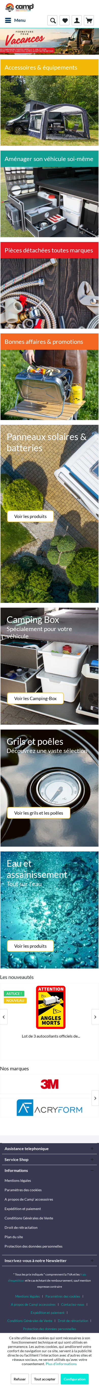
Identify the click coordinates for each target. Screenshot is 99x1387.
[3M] (49, 1084)
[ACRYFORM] (49, 1108)
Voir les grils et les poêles (38, 813)
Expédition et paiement (23, 1208)
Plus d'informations (61, 1364)
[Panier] (89, 20)
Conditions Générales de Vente (29, 1218)
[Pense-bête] (64, 20)
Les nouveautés (17, 977)
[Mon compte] (77, 20)
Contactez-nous (72, 1304)
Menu (20, 20)
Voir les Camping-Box (35, 698)
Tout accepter (45, 1379)
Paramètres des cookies (23, 1190)
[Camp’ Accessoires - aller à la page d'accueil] (20, 8)
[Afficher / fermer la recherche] (52, 20)
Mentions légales (18, 1180)
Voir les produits (30, 516)
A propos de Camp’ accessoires (29, 1199)
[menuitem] (15, 20)
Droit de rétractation (21, 1227)
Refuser (20, 1379)
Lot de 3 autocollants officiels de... (50, 1036)
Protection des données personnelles (33, 1246)
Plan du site (14, 1237)
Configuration (75, 1379)
